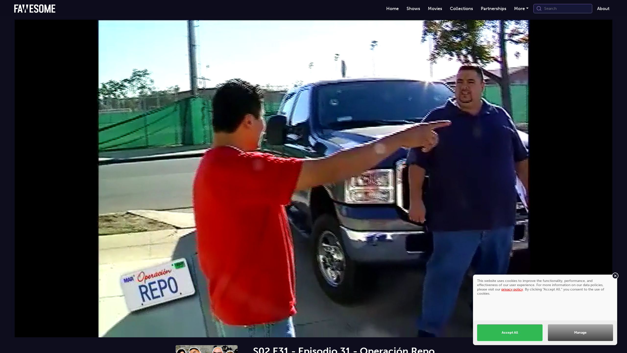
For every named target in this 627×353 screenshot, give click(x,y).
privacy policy (512, 289)
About (603, 8)
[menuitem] (392, 8)
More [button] (519, 8)
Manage (580, 332)
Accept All (510, 332)
